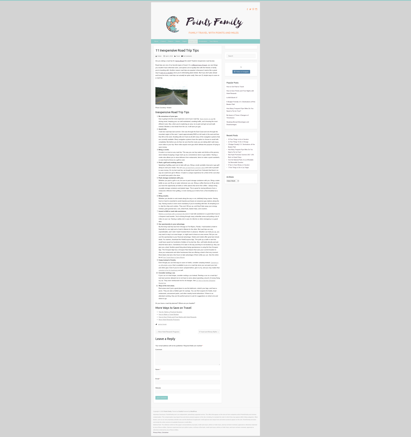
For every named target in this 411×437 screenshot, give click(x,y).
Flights (184, 41)
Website (158, 388)
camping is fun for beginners (168, 270)
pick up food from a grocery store (193, 167)
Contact (163, 41)
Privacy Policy (157, 432)
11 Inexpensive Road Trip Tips (177, 50)
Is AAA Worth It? (231, 97)
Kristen (159, 56)
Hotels (178, 41)
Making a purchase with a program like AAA (173, 214)
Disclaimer (165, 432)
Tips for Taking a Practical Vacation (170, 312)
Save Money (214, 41)
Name (157, 369)
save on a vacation (166, 73)
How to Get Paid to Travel (235, 86)
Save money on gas (206, 119)
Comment (158, 349)
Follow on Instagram (242, 72)
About (156, 41)
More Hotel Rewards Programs (169, 319)
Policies (170, 41)
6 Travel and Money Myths (209, 332)
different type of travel (199, 65)
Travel (178, 56)
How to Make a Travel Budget (169, 314)
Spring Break (179, 61)
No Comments (187, 56)
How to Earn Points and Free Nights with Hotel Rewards (177, 317)
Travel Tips (193, 41)
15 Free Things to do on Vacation (238, 139)
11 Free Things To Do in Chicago (238, 142)
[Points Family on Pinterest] (253, 9)
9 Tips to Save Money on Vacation (238, 165)
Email (157, 379)
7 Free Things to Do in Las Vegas (238, 167)
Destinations (203, 41)
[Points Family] (205, 24)
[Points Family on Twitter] (250, 9)
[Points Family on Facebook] (247, 9)
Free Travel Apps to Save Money (174, 257)
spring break (162, 324)
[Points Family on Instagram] (256, 9)
